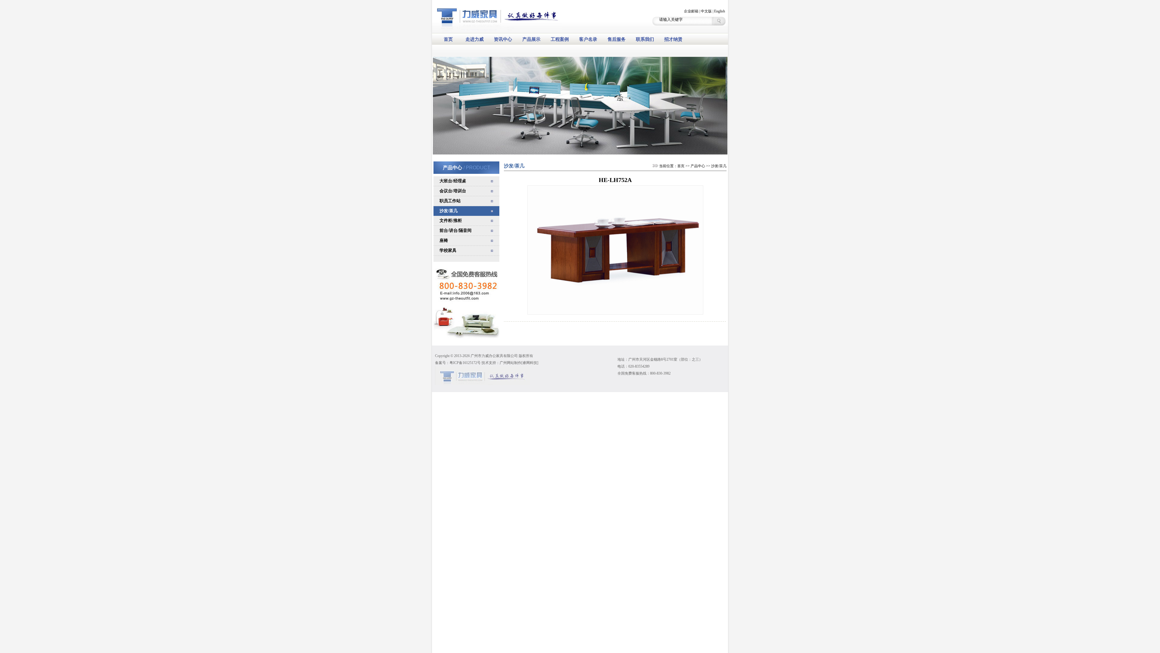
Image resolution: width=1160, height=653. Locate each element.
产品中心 (698, 166)
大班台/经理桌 (453, 181)
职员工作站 (450, 201)
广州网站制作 (510, 363)
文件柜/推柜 (451, 220)
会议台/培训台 (453, 191)
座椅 (444, 240)
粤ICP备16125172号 (465, 363)
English (719, 11)
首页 (681, 166)
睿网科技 (530, 363)
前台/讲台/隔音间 (456, 230)
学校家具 (448, 250)
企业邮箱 (691, 11)
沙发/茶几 (449, 211)
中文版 (706, 11)
